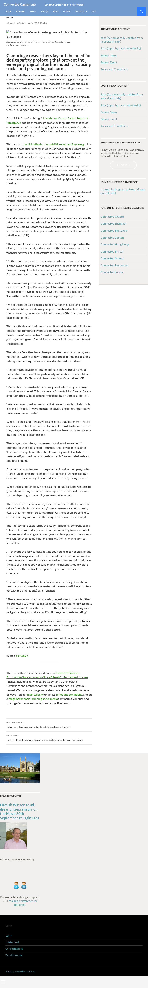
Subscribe (123, 165)
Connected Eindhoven (114, 265)
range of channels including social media (33, 698)
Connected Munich (112, 258)
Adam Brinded (39, 22)
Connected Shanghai (113, 223)
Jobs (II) (44, 11)
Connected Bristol (112, 251)
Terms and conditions (69, 694)
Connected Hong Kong (115, 244)
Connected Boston (112, 237)
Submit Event (109, 62)
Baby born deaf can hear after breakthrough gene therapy (38, 724)
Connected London (112, 272)
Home (8, 11)
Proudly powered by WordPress (20, 971)
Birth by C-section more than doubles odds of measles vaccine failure (44, 737)
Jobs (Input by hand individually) (121, 48)
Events (66, 11)
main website (35, 694)
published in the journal (53, 144)
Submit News (109, 55)
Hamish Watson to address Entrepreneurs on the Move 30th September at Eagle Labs (19, 811)
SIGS (94, 11)
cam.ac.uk (22, 655)
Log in (8, 935)
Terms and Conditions (114, 69)
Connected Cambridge (20, 4)
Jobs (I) (32, 11)
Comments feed (14, 948)
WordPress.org (13, 955)
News (55, 11)
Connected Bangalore (114, 230)
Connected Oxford (112, 216)
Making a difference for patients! (22, 902)
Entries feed (12, 942)
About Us (79, 11)
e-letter (20, 11)
